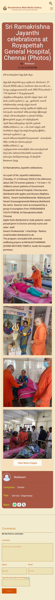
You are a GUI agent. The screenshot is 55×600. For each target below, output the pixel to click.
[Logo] (22, 8)
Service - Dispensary (22, 495)
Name (4, 565)
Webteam (30, 63)
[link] (27, 256)
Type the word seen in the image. (15, 578)
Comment (6, 540)
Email (30, 565)
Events (20, 487)
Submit (9, 591)
